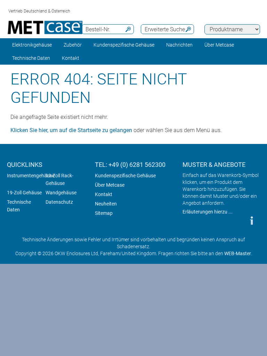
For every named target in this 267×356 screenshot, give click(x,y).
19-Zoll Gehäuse (24, 192)
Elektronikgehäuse (32, 45)
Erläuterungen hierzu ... (208, 212)
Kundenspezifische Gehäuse (124, 45)
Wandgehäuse (61, 192)
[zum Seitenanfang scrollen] (230, 220)
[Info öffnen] (251, 220)
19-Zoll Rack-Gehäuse (59, 179)
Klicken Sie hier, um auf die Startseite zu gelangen (71, 130)
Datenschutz (59, 202)
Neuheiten (106, 204)
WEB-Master (237, 253)
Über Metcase (109, 185)
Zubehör (73, 45)
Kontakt (103, 194)
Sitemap (104, 213)
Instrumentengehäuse (31, 175)
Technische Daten (19, 205)
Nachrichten (179, 45)
